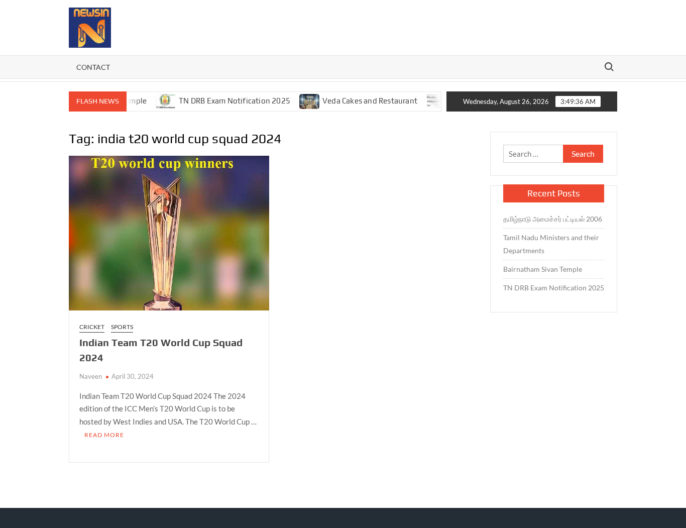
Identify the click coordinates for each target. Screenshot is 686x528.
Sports (122, 327)
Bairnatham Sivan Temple (542, 269)
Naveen (90, 376)
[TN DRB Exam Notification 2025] (156, 100)
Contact (93, 67)
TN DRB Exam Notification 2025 (224, 100)
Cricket (91, 327)
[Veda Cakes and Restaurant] (299, 100)
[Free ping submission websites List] (426, 100)
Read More (104, 435)
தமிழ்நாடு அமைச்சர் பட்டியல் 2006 (553, 219)
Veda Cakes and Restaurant (358, 100)
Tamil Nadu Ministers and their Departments (551, 244)
